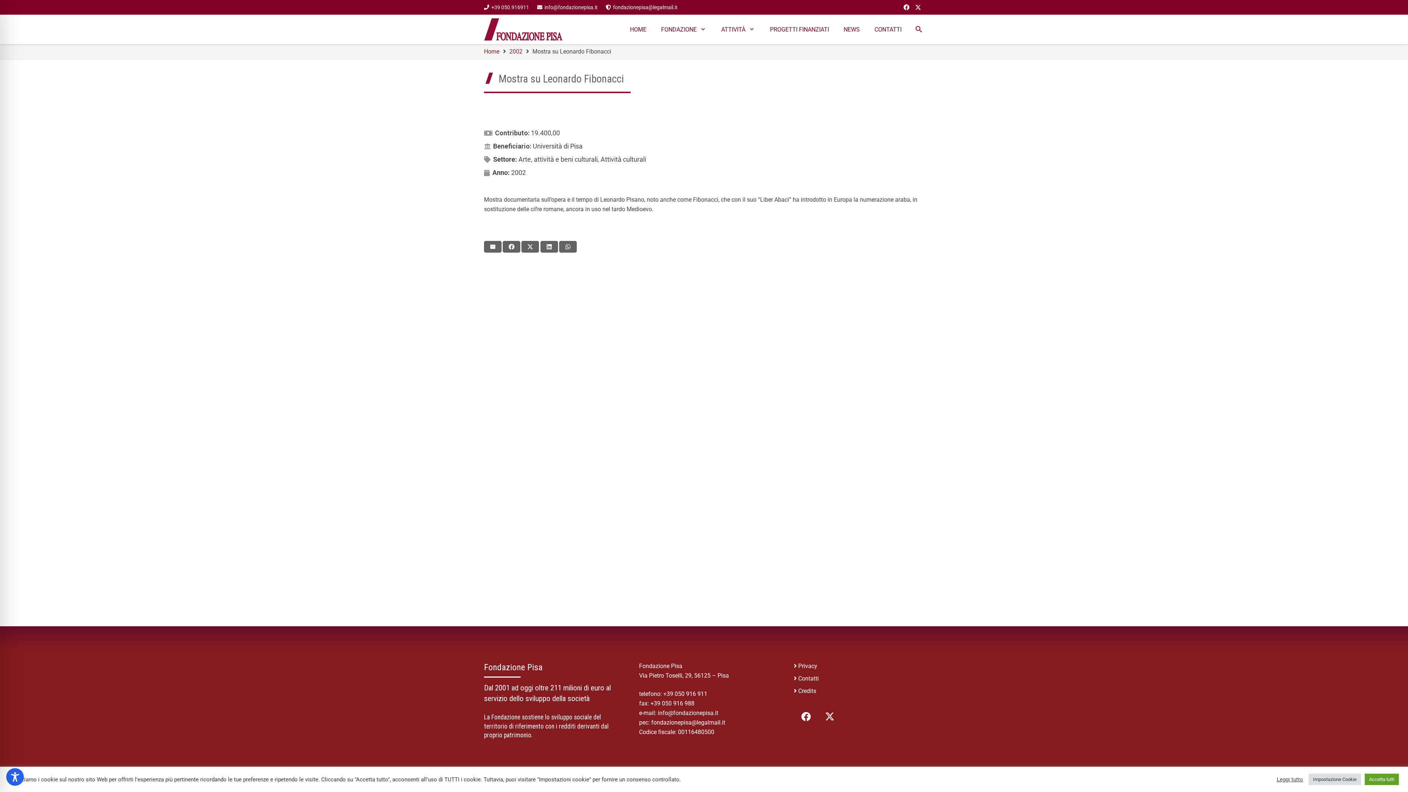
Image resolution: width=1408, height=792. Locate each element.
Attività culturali (623, 159)
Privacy (807, 666)
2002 (518, 172)
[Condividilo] (511, 247)
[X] (918, 7)
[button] (918, 29)
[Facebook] (906, 7)
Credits (807, 691)
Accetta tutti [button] (1381, 779)
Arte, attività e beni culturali (558, 159)
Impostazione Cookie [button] (1335, 779)
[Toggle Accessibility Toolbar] (15, 776)
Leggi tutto (1290, 779)
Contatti (808, 678)
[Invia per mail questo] (493, 247)
